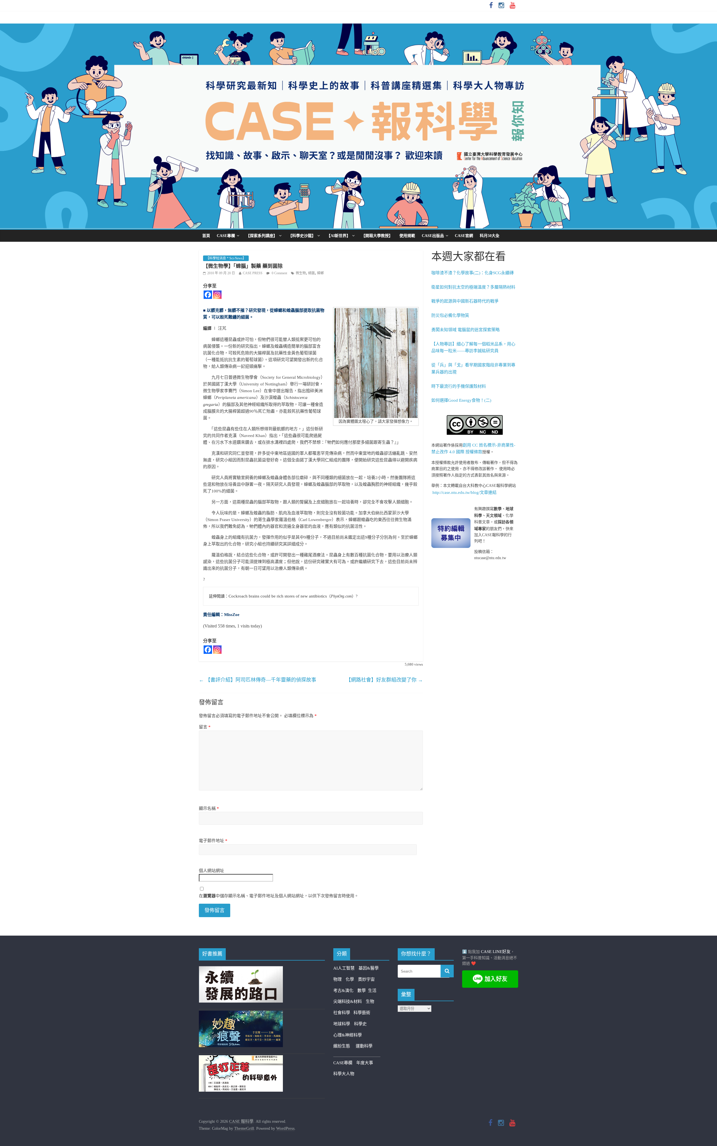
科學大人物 (343, 1073)
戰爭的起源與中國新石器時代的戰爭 (465, 301)
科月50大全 (489, 236)
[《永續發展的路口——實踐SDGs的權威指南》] (241, 969)
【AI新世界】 (338, 236)
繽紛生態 (344, 1046)
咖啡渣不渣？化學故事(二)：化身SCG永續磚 (472, 273)
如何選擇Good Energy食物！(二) (461, 400)
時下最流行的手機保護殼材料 (458, 386)
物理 (337, 979)
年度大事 (364, 1063)
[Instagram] (217, 294)
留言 (205, 727)
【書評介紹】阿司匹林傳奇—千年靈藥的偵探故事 (257, 680)
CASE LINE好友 (496, 951)
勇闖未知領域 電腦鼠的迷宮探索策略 (465, 329)
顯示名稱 (209, 808)
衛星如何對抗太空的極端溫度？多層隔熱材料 (473, 287)
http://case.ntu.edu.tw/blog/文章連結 (464, 492)
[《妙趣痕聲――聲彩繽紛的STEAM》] (241, 1014)
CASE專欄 (226, 236)
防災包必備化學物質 (450, 315)
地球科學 (341, 1024)
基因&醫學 (368, 968)
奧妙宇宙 (366, 979)
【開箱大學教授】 (377, 236)
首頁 (206, 236)
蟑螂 (320, 273)
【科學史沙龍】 (302, 236)
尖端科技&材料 (347, 1001)
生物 (370, 1001)
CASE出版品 (433, 236)
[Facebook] (208, 294)
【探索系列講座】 (261, 236)
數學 (362, 990)
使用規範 (407, 236)
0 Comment (279, 273)
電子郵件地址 (213, 840)
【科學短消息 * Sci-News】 (226, 258)
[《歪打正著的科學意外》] (241, 1058)
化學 (350, 979)
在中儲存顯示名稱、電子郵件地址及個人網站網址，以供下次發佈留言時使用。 (278, 896)
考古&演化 (343, 990)
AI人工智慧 (344, 968)
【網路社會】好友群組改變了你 (384, 680)
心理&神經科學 (347, 1035)
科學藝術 (361, 1012)
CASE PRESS (252, 273)
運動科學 (364, 1046)
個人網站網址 (211, 870)
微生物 (301, 273)
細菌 (311, 273)
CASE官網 (464, 236)
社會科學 (343, 1012)
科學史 (360, 1024)
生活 (372, 990)
